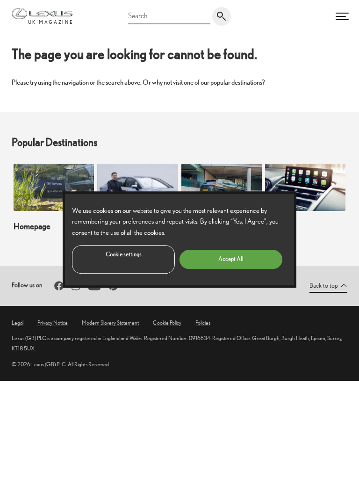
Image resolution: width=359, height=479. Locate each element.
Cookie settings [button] (124, 254)
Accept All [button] (231, 259)
